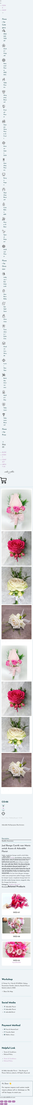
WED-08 (16, 936)
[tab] (16, 839)
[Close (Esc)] (13, 1101)
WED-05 (16, 960)
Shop (7, 817)
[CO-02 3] (16, 604)
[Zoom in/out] (2, 1101)
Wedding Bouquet (13, 817)
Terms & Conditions (10, 1052)
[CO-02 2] (16, 565)
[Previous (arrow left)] (2, 1104)
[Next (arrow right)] (5, 1104)
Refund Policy (8, 1054)
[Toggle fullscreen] (5, 1101)
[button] (3, 2)
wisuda (12, 857)
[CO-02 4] (16, 639)
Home (3, 817)
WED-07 (16, 912)
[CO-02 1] (16, 530)
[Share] (9, 1101)
